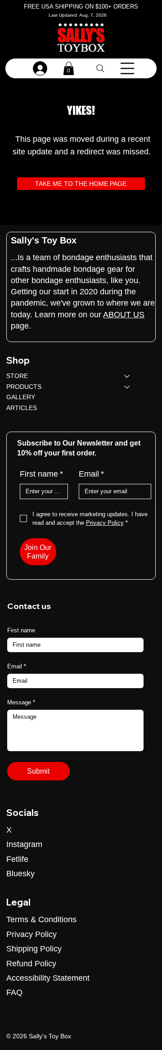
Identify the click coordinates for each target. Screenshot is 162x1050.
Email (91, 473)
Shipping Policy (34, 948)
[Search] (100, 69)
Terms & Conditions (41, 919)
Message (21, 702)
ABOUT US (123, 314)
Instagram (24, 844)
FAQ (14, 992)
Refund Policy (31, 963)
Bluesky (20, 873)
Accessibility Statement (48, 977)
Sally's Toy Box (43, 240)
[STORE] (127, 376)
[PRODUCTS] (127, 387)
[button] (68, 68)
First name (41, 473)
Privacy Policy (31, 934)
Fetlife (17, 859)
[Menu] (127, 68)
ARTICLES (21, 407)
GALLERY (20, 397)
